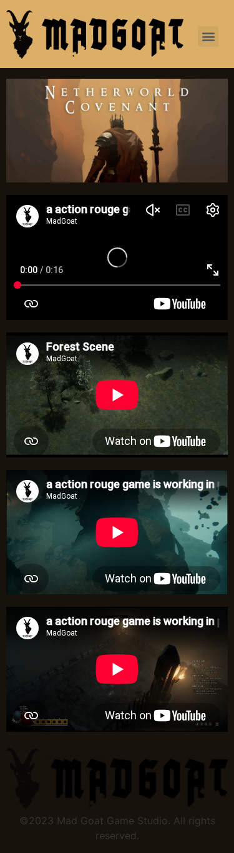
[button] (208, 36)
